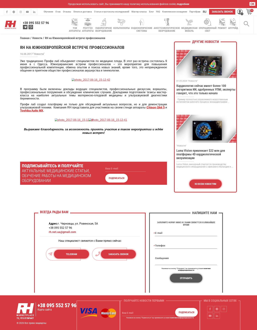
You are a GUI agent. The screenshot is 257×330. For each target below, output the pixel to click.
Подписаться (116, 178)
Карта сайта (45, 309)
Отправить (186, 278)
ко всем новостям (205, 184)
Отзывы (67, 12)
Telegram (71, 254)
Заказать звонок (222, 11)
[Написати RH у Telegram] (25, 27)
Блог (151, 12)
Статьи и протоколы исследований (111, 12)
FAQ (158, 12)
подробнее (183, 4)
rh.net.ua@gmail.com (62, 232)
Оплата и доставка (82, 12)
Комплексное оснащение (174, 12)
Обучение (48, 12)
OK (252, 4)
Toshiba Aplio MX (31, 110)
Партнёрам (194, 12)
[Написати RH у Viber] (30, 27)
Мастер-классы (139, 12)
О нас (58, 12)
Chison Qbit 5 (156, 107)
